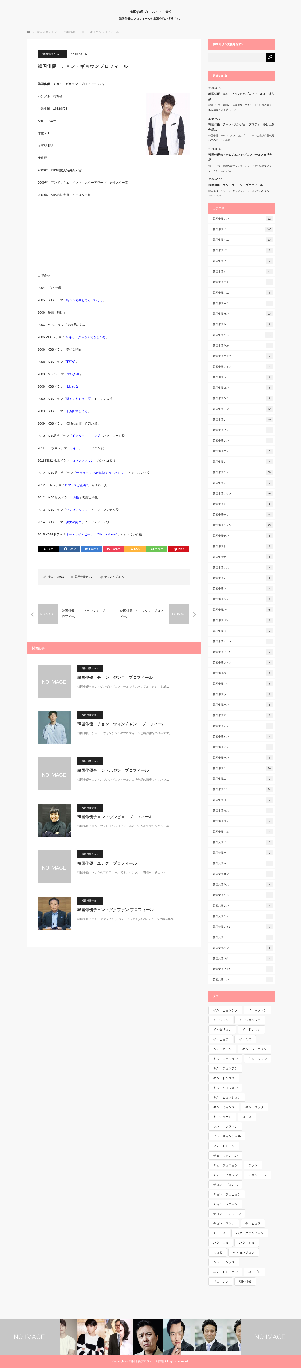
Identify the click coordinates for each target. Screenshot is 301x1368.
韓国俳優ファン (241, 662)
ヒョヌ (217, 1252)
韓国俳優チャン (242, 493)
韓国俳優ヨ (241, 799)
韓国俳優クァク (241, 356)
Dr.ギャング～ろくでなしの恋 (85, 337)
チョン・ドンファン (227, 1213)
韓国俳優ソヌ (241, 430)
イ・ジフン (221, 1020)
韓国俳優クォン (241, 366)
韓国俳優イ (242, 229)
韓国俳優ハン (241, 599)
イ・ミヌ (245, 1039)
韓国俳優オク (241, 282)
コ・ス (246, 1117)
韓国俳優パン (241, 620)
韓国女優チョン (241, 926)
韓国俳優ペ (241, 673)
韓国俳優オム (241, 292)
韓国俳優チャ (241, 482)
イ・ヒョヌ (221, 1039)
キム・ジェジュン (225, 1058)
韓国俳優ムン (241, 736)
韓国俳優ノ (241, 578)
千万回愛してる (77, 411)
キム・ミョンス (224, 1107)
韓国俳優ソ (242, 419)
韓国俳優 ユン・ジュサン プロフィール (235, 185)
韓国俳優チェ (242, 472)
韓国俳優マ (241, 715)
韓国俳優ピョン (241, 652)
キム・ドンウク (224, 1078)
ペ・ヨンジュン (244, 1252)
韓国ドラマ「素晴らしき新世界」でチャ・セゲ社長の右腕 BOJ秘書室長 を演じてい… (241, 107)
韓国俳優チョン (52, 54)
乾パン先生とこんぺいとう (84, 300)
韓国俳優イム (242, 239)
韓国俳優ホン (241, 704)
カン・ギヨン (222, 1049)
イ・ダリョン (222, 1029)
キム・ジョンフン (225, 1068)
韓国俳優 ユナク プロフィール (107, 863)
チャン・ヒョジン (225, 1175)
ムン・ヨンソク (224, 1262)
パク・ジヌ (221, 1242)
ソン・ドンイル (224, 1146)
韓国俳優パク (242, 609)
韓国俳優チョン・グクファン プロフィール (115, 910)
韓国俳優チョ (242, 514)
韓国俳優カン (242, 313)
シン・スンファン (225, 1126)
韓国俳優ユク (241, 778)
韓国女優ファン (241, 969)
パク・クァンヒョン (250, 1233)
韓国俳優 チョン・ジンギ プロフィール (115, 677)
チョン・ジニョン (225, 1204)
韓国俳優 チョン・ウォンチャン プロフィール (121, 724)
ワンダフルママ (77, 509)
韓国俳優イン (241, 250)
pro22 (60, 576)
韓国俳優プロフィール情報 (150, 11)
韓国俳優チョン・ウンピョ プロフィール (115, 817)
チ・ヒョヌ (253, 1223)
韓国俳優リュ (241, 831)
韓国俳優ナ (241, 556)
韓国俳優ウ (241, 260)
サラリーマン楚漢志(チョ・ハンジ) (100, 472)
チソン (253, 1165)
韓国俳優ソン (242, 440)
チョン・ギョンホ (225, 1184)
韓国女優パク (241, 958)
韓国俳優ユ (242, 768)
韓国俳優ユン (242, 789)
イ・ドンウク (251, 1029)
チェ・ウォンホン (225, 1155)
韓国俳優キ (241, 324)
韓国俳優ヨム (241, 810)
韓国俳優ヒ (241, 630)
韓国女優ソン (241, 905)
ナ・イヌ (219, 1233)
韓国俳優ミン (241, 725)
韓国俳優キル (241, 345)
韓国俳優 (245, 1281)
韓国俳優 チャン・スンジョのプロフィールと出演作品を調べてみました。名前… (241, 137)
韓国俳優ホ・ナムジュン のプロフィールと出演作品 (240, 157)
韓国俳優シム (241, 398)
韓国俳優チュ (241, 504)
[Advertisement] (114, 235)
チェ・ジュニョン (225, 1165)
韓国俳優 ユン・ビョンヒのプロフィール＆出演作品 (241, 96)
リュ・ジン (221, 1281)
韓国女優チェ (241, 916)
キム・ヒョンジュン (227, 1097)
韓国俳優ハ (241, 588)
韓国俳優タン (241, 451)
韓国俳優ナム (241, 567)
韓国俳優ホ (241, 694)
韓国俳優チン (241, 535)
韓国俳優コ (241, 377)
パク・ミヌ (247, 1242)
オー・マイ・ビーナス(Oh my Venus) (91, 534)
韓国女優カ (241, 863)
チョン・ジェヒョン (227, 1194)
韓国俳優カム (241, 303)
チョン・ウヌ (257, 1175)
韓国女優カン (241, 873)
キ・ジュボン (222, 1117)
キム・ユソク (254, 1107)
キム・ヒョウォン (225, 1087)
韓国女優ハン (241, 947)
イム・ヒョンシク (225, 1010)
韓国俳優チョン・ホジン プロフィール (113, 770)
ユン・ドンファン (225, 1272)
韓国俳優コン (241, 387)
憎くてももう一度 (78, 399)
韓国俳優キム (242, 334)
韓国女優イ (241, 842)
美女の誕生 (74, 522)
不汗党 (70, 362)
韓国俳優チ (241, 461)
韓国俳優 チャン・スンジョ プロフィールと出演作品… (241, 127)
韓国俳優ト (241, 546)
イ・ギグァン (257, 1010)
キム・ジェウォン (254, 1049)
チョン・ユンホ (224, 1223)
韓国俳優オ (242, 271)
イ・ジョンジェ (250, 1020)
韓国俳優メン (241, 747)
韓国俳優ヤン (241, 757)
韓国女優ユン (241, 979)
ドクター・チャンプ (86, 436)
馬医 (76, 497)
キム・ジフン (257, 1058)
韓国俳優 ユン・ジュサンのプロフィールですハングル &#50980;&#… (239, 193)
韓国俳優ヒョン (241, 641)
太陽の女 (72, 386)
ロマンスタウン (83, 460)
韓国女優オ (241, 852)
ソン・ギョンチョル (227, 1136)
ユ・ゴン (254, 1272)
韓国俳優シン (242, 408)
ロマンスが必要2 (76, 485)
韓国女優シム (241, 895)
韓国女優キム (241, 884)
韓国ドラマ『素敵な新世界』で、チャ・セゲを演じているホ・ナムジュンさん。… (239, 168)
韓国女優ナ (241, 937)
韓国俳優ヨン (241, 821)
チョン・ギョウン (115, 576)
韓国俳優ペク (241, 683)
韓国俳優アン (242, 218)
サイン (74, 448)
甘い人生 (73, 374)
